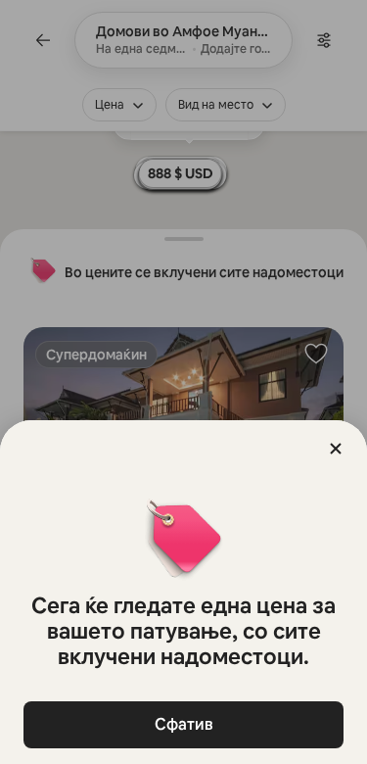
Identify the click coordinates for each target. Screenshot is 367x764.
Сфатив (184, 724)
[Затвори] (336, 448)
